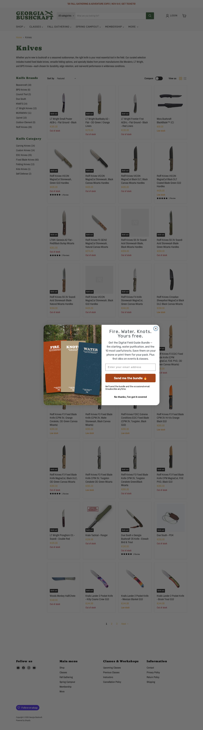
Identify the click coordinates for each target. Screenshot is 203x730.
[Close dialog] (156, 328)
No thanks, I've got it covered (130, 397)
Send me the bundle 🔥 (130, 378)
